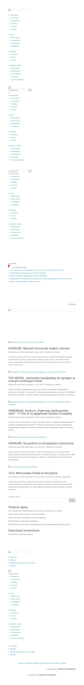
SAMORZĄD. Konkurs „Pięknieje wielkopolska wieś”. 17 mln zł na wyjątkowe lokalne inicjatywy (40, 412)
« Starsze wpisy (14, 497)
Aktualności (14, 15)
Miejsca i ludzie (15, 65)
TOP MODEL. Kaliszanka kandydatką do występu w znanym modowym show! (41, 379)
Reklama (13, 560)
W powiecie (15, 21)
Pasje (13, 57)
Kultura (14, 26)
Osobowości (15, 71)
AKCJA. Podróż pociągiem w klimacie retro (25, 281)
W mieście (15, 18)
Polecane (58, 417)
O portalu (13, 557)
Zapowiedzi (67, 477)
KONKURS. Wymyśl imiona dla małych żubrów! (39, 348)
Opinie (13, 29)
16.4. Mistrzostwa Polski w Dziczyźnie (33, 473)
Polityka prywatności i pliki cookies (22, 563)
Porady (14, 60)
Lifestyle (13, 51)
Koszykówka (15, 43)
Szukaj (72, 500)
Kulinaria (14, 54)
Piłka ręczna (15, 40)
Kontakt (13, 566)
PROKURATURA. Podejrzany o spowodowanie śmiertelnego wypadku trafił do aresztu (41, 279)
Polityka (14, 24)
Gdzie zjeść (15, 68)
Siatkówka (15, 46)
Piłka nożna (15, 37)
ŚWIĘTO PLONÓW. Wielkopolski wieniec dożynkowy (28, 276)
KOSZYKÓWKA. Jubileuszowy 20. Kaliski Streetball (28, 273)
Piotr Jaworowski (27, 352)
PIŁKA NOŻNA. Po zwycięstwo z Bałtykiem (23, 521)
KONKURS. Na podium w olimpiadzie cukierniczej (41, 443)
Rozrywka (14, 77)
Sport (12, 35)
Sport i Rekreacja (17, 80)
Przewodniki (15, 74)
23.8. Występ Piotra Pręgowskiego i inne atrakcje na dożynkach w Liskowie (37, 270)
